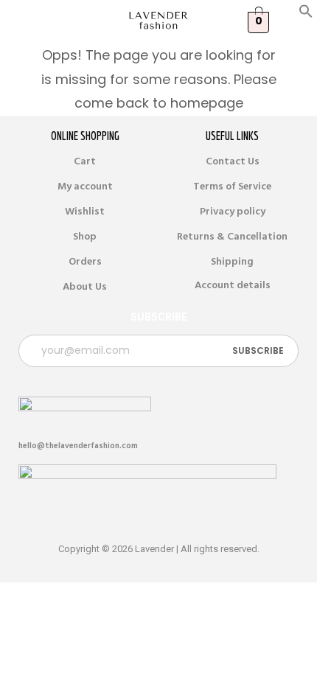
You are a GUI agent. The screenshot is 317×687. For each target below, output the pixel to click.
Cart (85, 161)
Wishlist (85, 211)
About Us (85, 286)
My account (85, 186)
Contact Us (232, 161)
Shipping (232, 261)
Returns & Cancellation (232, 236)
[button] (306, 14)
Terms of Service (232, 186)
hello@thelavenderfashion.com (78, 445)
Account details (233, 285)
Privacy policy (232, 211)
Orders (85, 261)
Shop (85, 236)
